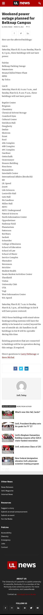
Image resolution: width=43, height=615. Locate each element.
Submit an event (8, 515)
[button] (39, 3)
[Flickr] (11, 608)
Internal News (7, 494)
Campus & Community (6, 417)
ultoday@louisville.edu (26, 594)
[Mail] (24, 608)
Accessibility (6, 532)
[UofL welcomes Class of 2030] (8, 449)
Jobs (3, 543)
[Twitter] (31, 608)
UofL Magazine (7, 490)
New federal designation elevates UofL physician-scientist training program (27, 461)
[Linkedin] (18, 608)
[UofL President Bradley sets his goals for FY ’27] (8, 426)
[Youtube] (37, 608)
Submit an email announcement (14, 511)
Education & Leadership (6, 463)
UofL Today (8, 27)
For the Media (6, 519)
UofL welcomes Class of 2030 (29, 446)
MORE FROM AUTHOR (24, 406)
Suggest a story (7, 508)
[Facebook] (5, 608)
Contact (4, 547)
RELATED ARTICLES (9, 406)
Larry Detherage (28, 354)
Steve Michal (8, 357)
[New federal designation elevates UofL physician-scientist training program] (8, 461)
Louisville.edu (28, 589)
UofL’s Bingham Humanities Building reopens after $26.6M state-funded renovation (29, 438)
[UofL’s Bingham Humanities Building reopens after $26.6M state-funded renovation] (8, 438)
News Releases (7, 487)
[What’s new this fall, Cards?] (8, 415)
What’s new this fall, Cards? (27, 412)
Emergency (5, 540)
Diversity (4, 536)
